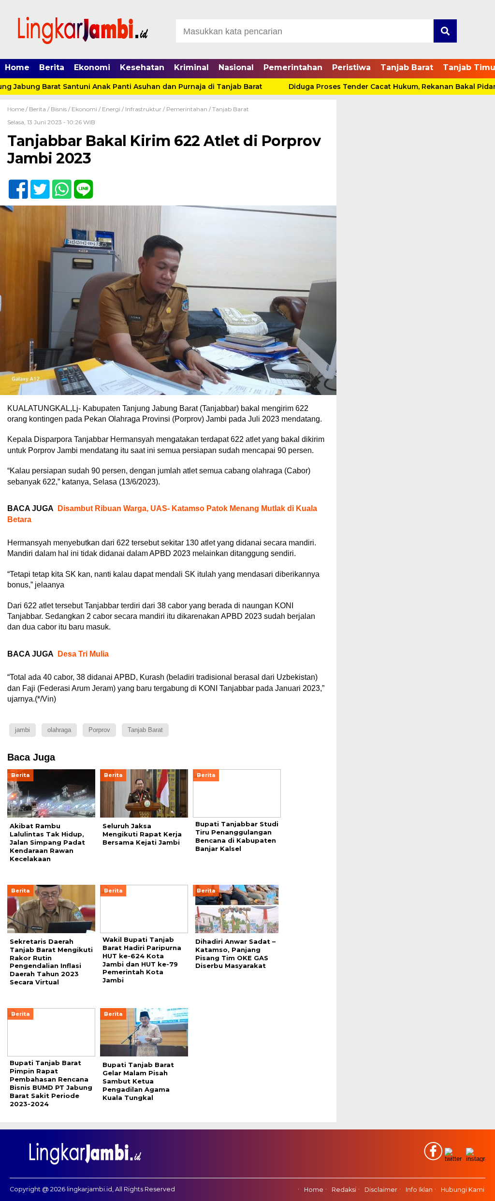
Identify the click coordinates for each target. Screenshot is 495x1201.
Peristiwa (351, 67)
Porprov (99, 729)
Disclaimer (380, 1189)
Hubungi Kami (462, 1189)
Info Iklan (419, 1189)
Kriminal (191, 67)
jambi (22, 729)
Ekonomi (92, 67)
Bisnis (59, 109)
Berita (51, 67)
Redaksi (344, 1189)
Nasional (236, 67)
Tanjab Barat (406, 67)
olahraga (59, 729)
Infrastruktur (143, 109)
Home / (18, 109)
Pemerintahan (292, 67)
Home (17, 67)
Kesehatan (142, 67)
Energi (111, 109)
